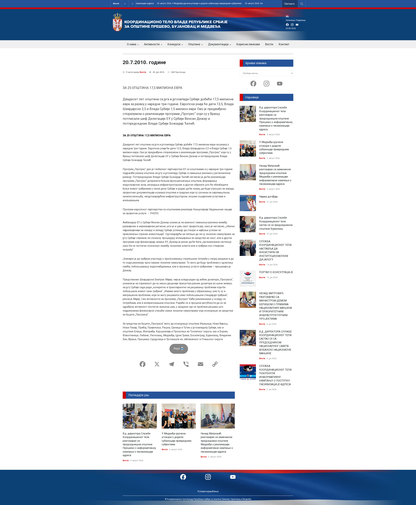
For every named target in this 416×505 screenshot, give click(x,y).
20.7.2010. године (144, 62)
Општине (194, 44)
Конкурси (173, 44)
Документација (218, 44)
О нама (131, 44)
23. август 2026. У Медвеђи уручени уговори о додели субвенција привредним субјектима (183, 3)
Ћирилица (301, 20)
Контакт (284, 44)
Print (177, 348)
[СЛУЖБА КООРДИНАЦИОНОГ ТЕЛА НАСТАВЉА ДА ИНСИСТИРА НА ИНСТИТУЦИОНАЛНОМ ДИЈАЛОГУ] (248, 248)
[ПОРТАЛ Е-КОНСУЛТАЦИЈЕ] (248, 279)
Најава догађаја (268, 196)
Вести (116, 3)
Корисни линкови (248, 44)
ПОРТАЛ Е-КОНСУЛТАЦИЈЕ (276, 272)
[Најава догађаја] (248, 203)
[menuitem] (288, 16)
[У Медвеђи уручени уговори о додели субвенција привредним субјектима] (179, 416)
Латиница (290, 20)
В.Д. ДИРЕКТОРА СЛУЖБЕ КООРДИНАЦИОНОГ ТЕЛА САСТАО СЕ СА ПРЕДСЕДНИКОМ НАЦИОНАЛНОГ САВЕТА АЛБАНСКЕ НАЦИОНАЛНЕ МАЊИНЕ (275, 342)
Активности (152, 44)
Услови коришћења (208, 491)
